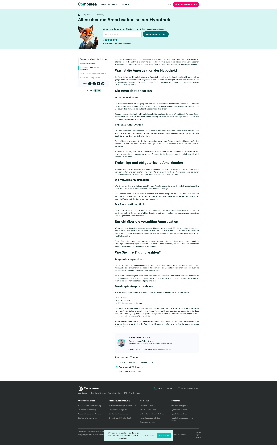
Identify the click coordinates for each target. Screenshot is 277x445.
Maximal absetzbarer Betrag (150, 418)
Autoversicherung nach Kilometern (90, 414)
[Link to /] (79, 15)
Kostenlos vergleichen (155, 34)
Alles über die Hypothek (179, 406)
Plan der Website (135, 393)
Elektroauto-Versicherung (87, 410)
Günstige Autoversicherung (87, 418)
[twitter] (94, 83)
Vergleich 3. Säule (146, 406)
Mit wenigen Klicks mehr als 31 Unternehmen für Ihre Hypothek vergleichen (133, 29)
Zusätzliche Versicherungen (119, 414)
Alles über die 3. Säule (148, 410)
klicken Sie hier (164, 350)
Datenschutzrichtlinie (115, 393)
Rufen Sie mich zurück (187, 4)
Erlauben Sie (164, 435)
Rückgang (149, 435)
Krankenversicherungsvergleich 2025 (122, 406)
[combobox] (169, 4)
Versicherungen (108, 4)
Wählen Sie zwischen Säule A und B (153, 414)
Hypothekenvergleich (179, 414)
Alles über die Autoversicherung (89, 406)
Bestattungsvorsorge (147, 422)
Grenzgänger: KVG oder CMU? (120, 418)
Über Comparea (83, 393)
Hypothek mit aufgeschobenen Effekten (182, 419)
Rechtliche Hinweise (98, 393)
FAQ (125, 393)
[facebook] (89, 83)
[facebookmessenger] (102, 83)
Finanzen (123, 4)
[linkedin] (98, 83)
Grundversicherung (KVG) (118, 410)
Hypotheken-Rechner (179, 410)
